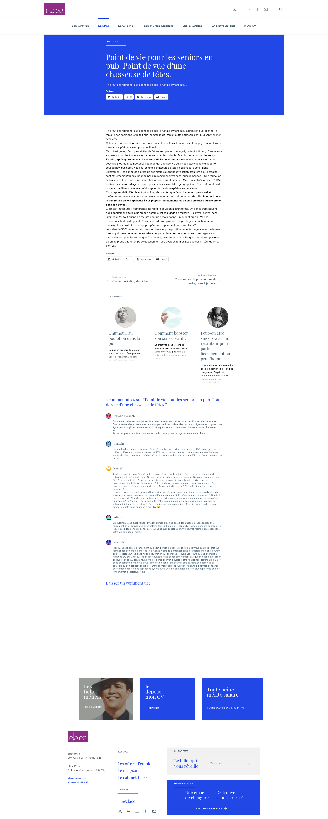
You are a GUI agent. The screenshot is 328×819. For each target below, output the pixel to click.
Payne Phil (119, 542)
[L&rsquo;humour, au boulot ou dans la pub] (125, 317)
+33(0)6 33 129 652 (78, 782)
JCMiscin (118, 443)
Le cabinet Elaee (133, 777)
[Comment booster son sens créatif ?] (172, 317)
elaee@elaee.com (77, 778)
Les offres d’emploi (135, 763)
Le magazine (129, 770)
